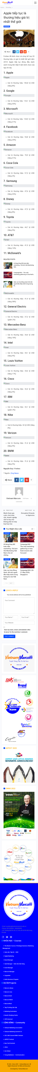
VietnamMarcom (23, 1069)
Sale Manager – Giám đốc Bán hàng (14, 964)
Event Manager (8, 967)
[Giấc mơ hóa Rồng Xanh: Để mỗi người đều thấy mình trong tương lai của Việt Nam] (8, 284)
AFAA (6, 1047)
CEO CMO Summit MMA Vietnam (13, 1035)
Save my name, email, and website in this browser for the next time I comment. (17, 631)
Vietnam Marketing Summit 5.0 (13, 1031)
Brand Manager (8, 960)
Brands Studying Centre (11, 1015)
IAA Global (7, 1051)
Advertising (24, 559)
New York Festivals (9, 1043)
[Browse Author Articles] (19, 491)
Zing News (15, 473)
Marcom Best (8, 996)
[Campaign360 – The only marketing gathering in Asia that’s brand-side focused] (8, 275)
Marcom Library (8, 988)
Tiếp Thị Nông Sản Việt (10, 1007)
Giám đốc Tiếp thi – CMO (11, 952)
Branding (6, 26)
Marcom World (8, 999)
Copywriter (7, 975)
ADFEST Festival (9, 1039)
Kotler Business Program (11, 979)
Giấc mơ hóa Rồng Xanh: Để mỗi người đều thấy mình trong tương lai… (23, 283)
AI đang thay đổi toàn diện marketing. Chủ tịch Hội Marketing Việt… (24, 265)
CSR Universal (8, 1019)
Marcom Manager (9, 971)
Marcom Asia (8, 992)
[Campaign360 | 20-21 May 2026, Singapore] (27, 563)
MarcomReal (8, 1003)
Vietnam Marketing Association (13, 1027)
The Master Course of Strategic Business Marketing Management (18, 947)
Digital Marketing (9, 956)
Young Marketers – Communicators (14, 1055)
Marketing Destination (10, 1011)
